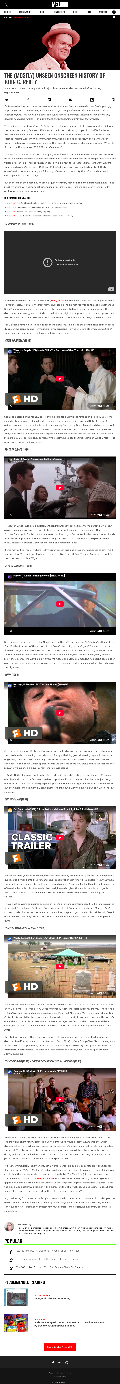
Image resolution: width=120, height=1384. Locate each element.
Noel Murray (18, 17)
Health (42, 12)
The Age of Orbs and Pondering (51, 1298)
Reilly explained (45, 1178)
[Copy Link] (92, 100)
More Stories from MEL (60, 1347)
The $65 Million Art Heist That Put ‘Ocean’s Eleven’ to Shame (49, 1267)
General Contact (60, 1377)
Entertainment (25, 12)
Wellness (103, 12)
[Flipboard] (49, 100)
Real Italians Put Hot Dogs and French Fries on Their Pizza (48, 1250)
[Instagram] (113, 100)
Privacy (60, 1373)
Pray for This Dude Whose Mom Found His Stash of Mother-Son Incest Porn (45, 203)
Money (75, 12)
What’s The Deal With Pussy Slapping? (29, 211)
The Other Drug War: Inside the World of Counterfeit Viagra (48, 1258)
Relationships (59, 12)
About (51, 1373)
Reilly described (60, 300)
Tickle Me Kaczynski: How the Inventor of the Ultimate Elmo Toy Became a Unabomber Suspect (68, 1324)
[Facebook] (28, 100)
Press (69, 1373)
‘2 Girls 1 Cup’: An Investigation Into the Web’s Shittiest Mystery (40, 216)
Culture (7, 12)
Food (89, 12)
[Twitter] (6, 100)
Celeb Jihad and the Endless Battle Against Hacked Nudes (37, 207)
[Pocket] (70, 100)
